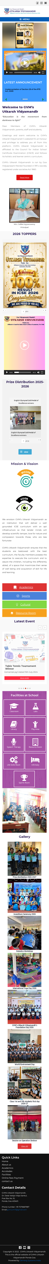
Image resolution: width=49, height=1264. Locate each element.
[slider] (23, 72)
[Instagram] (41, 3)
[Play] (7, 72)
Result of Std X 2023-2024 (21, 666)
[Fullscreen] (43, 72)
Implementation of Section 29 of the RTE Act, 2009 (22, 90)
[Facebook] (37, 3)
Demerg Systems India (30, 1260)
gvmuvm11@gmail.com (17, 1210)
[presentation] (14, 707)
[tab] (14, 707)
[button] (25, 62)
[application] (25, 63)
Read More (24, 673)
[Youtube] (45, 3)
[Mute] (39, 72)
